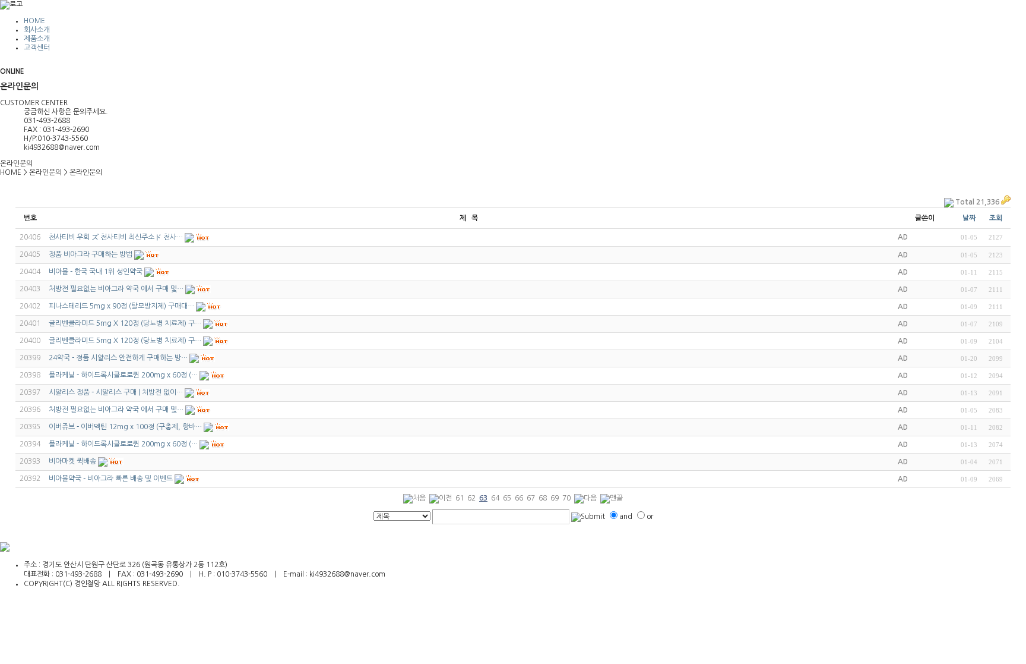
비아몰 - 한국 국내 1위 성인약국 (95, 271)
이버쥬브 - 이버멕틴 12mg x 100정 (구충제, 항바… (125, 426)
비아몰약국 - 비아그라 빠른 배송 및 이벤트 (111, 478)
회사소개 (37, 29)
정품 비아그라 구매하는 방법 (90, 254)
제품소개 (37, 38)
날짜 (969, 218)
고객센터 (37, 47)
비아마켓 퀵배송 (72, 461)
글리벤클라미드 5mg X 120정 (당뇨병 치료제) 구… (125, 323)
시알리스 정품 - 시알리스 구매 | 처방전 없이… (116, 392)
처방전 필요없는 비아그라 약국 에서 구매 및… (116, 288)
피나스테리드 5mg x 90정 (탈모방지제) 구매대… (121, 306)
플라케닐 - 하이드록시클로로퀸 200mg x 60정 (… (123, 375)
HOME (34, 20)
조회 (995, 218)
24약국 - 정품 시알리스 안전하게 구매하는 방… (118, 357)
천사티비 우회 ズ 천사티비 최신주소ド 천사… (116, 237)
